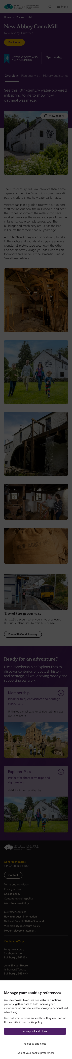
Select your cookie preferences (35, 1053)
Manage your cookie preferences (32, 993)
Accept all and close (35, 1031)
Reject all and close (34, 1043)
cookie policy (34, 1022)
